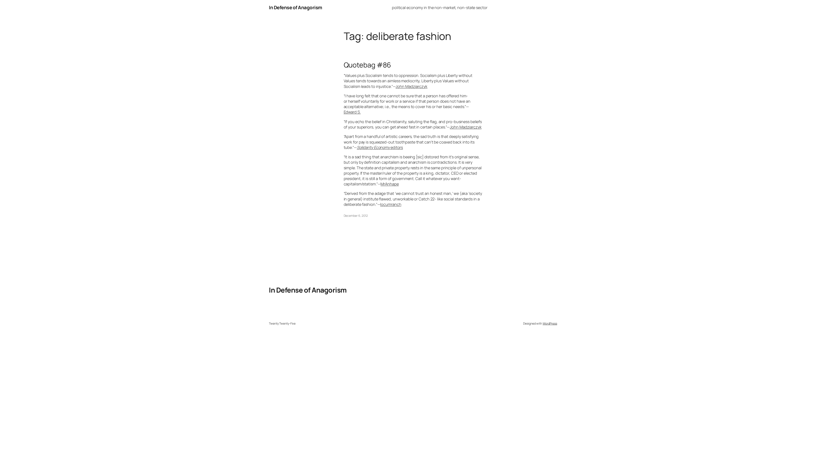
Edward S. (352, 111)
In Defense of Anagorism (295, 7)
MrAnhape (390, 183)
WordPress (550, 323)
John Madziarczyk (411, 86)
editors (380, 147)
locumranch (390, 204)
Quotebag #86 (367, 65)
